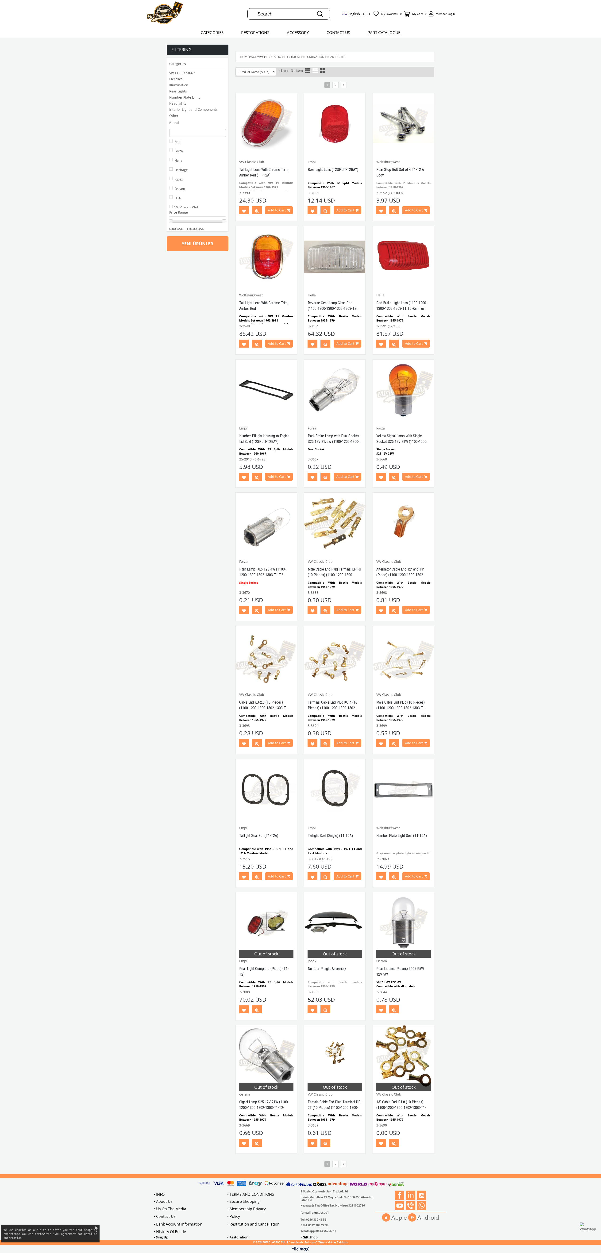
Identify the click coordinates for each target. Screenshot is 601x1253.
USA (177, 198)
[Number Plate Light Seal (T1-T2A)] (403, 789)
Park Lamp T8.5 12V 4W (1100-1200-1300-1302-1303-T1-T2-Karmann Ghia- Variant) (262, 575)
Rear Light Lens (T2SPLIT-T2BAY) (333, 169)
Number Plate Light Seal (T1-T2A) (401, 835)
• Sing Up (161, 1237)
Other (173, 115)
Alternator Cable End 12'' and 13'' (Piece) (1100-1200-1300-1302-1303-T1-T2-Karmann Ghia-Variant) (402, 575)
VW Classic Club (186, 207)
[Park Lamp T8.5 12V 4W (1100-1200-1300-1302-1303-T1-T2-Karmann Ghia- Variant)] (266, 523)
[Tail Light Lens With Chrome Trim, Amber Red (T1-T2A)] (266, 123)
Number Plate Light (184, 97)
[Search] (320, 13)
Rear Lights (178, 91)
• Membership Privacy (246, 1208)
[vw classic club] (164, 14)
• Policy (233, 1216)
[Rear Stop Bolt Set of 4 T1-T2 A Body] (403, 123)
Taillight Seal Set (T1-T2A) (258, 835)
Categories (177, 63)
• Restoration (237, 1237)
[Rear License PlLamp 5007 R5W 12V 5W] (403, 922)
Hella (178, 160)
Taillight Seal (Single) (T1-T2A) (330, 835)
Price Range (178, 212)
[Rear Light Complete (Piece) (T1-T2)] (266, 922)
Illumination (178, 85)
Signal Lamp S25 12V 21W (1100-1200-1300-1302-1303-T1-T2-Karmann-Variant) (264, 1107)
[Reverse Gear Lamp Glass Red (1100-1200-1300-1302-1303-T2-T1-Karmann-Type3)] (334, 256)
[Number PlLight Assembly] (334, 922)
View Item (257, 211)
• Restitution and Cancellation (253, 1224)
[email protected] (314, 1212)
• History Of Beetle (170, 1231)
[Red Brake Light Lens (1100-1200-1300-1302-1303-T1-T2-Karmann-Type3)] (403, 256)
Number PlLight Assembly (327, 968)
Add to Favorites (244, 211)
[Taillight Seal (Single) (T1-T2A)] (334, 789)
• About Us (163, 1201)
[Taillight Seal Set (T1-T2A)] (266, 789)
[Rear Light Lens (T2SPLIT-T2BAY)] (334, 123)
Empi (178, 141)
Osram (179, 188)
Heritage (181, 170)
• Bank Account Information (178, 1224)
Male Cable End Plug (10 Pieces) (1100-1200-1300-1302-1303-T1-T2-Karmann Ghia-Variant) (401, 708)
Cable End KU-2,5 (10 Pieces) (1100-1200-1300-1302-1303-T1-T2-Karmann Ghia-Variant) (264, 708)
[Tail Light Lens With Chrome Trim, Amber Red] (266, 256)
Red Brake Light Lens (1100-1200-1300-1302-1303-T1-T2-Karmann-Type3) (401, 308)
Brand (174, 122)
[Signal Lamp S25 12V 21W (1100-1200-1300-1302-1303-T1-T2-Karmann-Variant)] (266, 1055)
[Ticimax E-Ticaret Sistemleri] (300, 1249)
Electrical (176, 79)
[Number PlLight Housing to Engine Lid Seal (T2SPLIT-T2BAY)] (266, 390)
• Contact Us (165, 1216)
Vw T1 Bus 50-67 (182, 73)
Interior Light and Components (193, 109)
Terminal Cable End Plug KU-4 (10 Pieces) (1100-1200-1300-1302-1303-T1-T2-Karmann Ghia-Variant (333, 708)
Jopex (178, 179)
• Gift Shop (309, 1237)
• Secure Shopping (243, 1201)
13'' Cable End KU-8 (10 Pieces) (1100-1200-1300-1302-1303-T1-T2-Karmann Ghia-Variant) (401, 1107)
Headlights (177, 103)
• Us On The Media (170, 1208)
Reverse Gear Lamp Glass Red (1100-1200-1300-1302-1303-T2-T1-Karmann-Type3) (333, 308)
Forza (178, 151)
